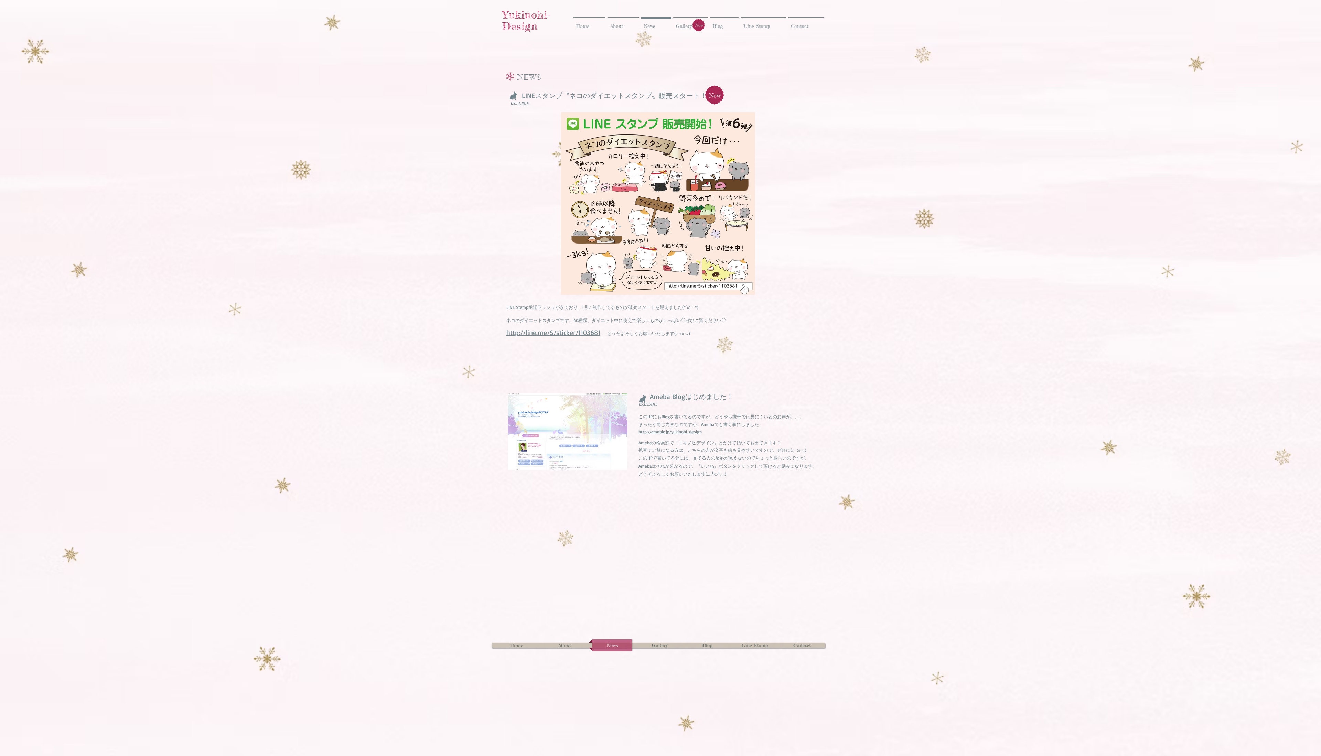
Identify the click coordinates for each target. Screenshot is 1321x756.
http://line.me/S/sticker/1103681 (553, 332)
